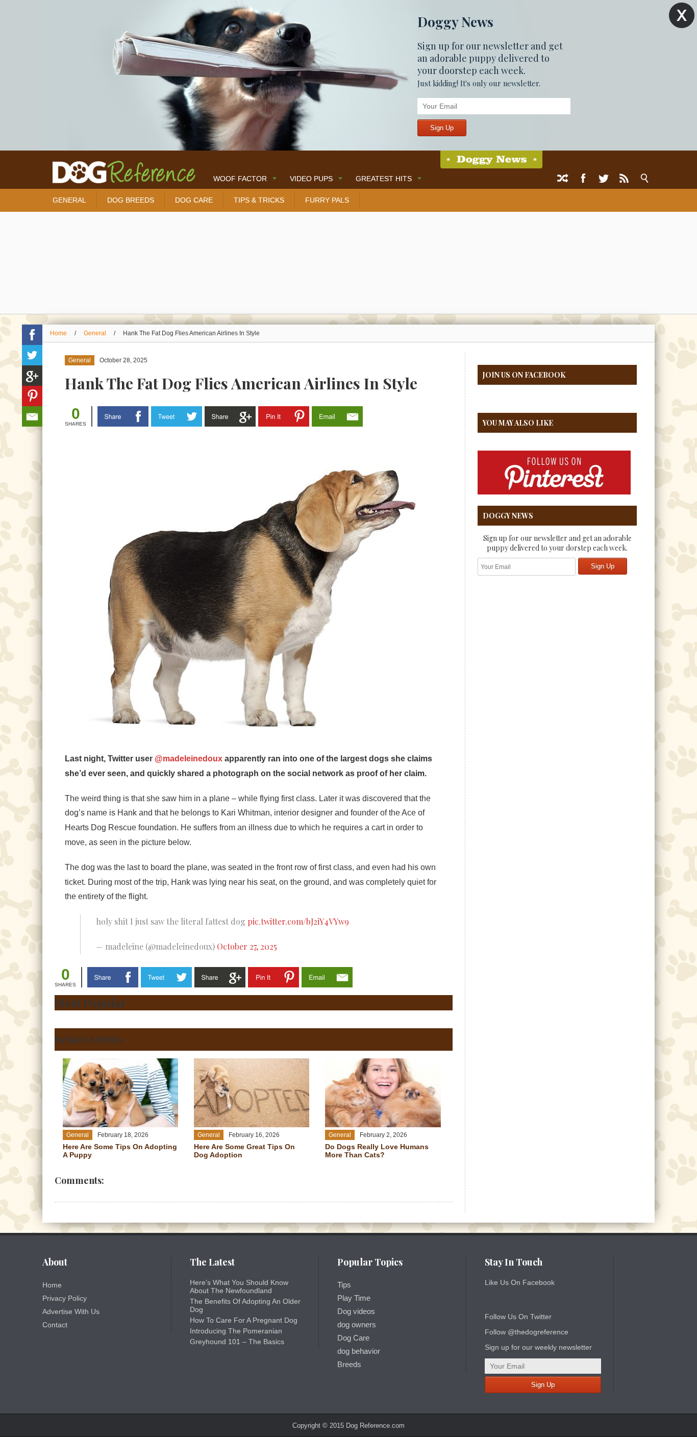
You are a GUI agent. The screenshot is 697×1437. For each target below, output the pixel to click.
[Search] (644, 178)
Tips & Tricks (259, 200)
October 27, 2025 (247, 946)
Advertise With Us (70, 1311)
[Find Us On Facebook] (583, 178)
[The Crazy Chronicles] (491, 159)
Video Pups (311, 179)
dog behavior (358, 1351)
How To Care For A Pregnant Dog (243, 1320)
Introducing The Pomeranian (236, 1331)
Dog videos (356, 1311)
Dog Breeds (130, 200)
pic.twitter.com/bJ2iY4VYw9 (298, 921)
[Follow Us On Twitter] (603, 178)
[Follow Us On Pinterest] (554, 492)
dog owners (356, 1325)
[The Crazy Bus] (118, 167)
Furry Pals (327, 200)
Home (58, 333)
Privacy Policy (64, 1298)
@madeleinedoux (188, 758)
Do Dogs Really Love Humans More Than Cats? (377, 1151)
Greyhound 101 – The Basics (237, 1341)
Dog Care (194, 200)
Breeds (349, 1364)
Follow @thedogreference (526, 1332)
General (69, 200)
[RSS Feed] (624, 178)
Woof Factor (240, 179)
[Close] (681, 16)
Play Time (353, 1298)
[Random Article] (563, 178)
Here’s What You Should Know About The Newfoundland (239, 1286)
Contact (54, 1325)
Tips (344, 1285)
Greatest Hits (384, 179)
